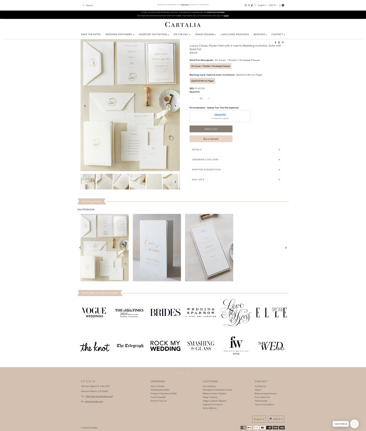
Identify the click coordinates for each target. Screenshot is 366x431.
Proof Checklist (158, 397)
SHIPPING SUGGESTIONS (206, 169)
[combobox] (114, 5)
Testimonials (261, 400)
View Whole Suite (86, 209)
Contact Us (260, 386)
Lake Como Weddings (235, 34)
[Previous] (85, 106)
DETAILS (197, 149)
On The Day (181, 34)
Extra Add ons (210, 408)
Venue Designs (205, 34)
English (261, 5)
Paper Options (210, 397)
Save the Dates (91, 34)
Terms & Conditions (264, 404)
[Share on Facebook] (276, 42)
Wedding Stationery (119, 34)
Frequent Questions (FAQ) (164, 393)
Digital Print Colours (213, 404)
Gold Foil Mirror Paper (202, 80)
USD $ (272, 5)
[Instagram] (246, 5)
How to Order (157, 386)
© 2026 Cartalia (89, 427)
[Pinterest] (249, 5)
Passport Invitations (153, 34)
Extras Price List (159, 400)
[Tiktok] (252, 5)
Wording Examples (160, 389)
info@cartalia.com (94, 401)
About (258, 389)
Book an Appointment (266, 393)
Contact (277, 34)
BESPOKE (259, 34)
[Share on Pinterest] (283, 42)
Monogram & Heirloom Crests (217, 389)
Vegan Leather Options (214, 400)
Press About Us (262, 397)
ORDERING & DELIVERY (205, 159)
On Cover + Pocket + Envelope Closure (210, 66)
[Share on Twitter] (279, 42)
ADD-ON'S (198, 179)
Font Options (209, 386)
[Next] (175, 106)
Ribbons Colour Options (214, 393)
